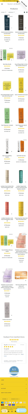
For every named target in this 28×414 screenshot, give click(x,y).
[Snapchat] (15, 411)
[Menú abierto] (3, 4)
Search (14, 406)
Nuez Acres (5, 406)
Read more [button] (6, 356)
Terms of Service (20, 406)
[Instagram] (12, 411)
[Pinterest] (8, 411)
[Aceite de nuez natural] (7, 310)
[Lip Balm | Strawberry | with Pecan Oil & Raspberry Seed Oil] (7, 208)
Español (4, 399)
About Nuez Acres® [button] (6, 392)
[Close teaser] (17, 2)
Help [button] (2, 384)
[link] (14, 361)
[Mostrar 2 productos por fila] (27, 12)
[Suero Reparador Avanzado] (7, 115)
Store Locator (13, 408)
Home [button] (2, 380)
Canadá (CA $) (14, 399)
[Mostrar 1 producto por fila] (24, 12)
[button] (23, 5)
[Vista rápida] (11, 28)
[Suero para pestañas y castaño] (7, 146)
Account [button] (3, 388)
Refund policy (5, 408)
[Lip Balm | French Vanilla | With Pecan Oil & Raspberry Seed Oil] (7, 176)
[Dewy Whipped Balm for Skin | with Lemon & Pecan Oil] (7, 85)
